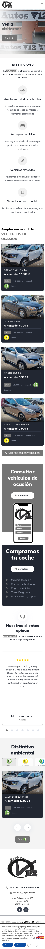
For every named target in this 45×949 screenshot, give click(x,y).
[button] (7, 730)
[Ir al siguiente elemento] (27, 827)
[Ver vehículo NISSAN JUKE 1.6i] (22, 370)
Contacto (9, 38)
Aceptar (8, 945)
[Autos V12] (7, 4)
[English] (38, 937)
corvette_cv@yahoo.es (24, 892)
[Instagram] (25, 909)
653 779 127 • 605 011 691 (24, 887)
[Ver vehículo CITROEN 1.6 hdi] (22, 319)
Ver (20, 839)
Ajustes (32, 945)
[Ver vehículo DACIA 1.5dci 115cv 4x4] (22, 267)
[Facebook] (19, 909)
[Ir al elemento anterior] (17, 827)
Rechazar (20, 945)
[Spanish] (42, 937)
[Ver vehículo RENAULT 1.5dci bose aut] (22, 422)
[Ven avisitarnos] (22, 31)
